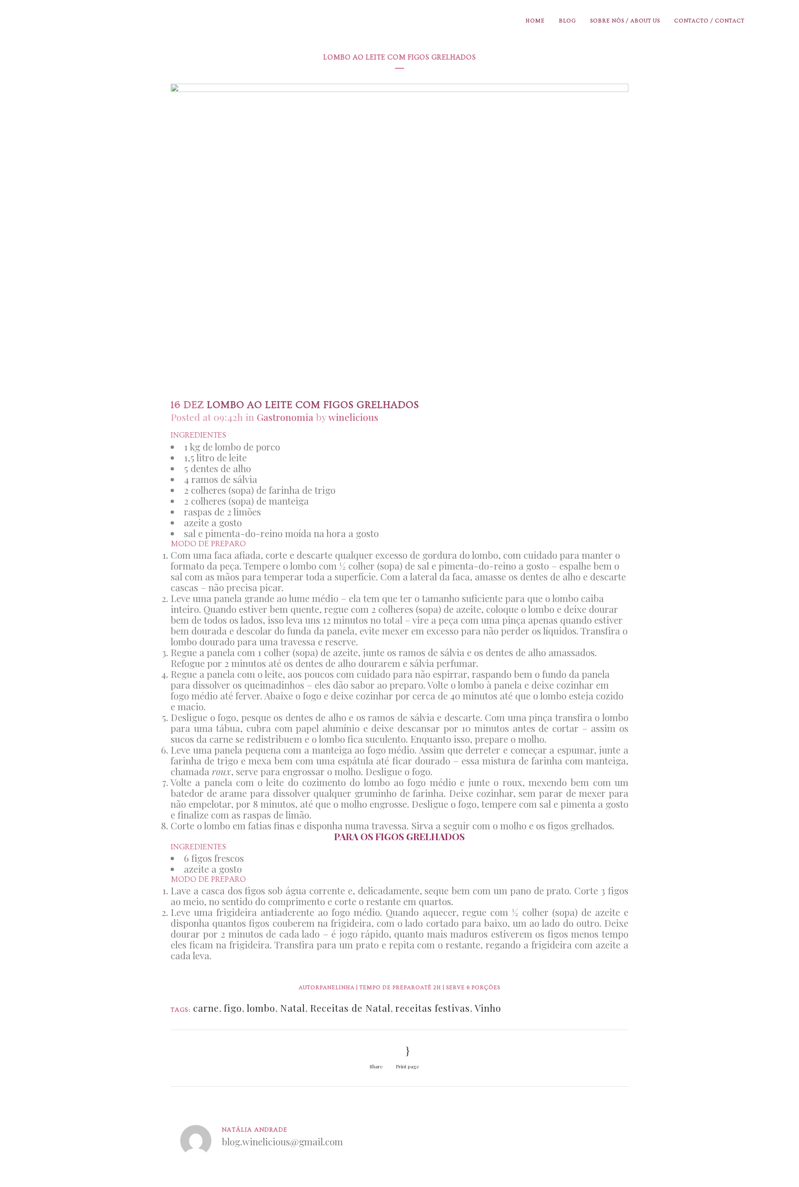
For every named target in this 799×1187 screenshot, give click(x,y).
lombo (261, 1007)
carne (206, 1007)
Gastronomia (285, 417)
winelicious (353, 417)
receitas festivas (432, 1007)
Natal (292, 1007)
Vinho (488, 1007)
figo (233, 1007)
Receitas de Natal (350, 1007)
